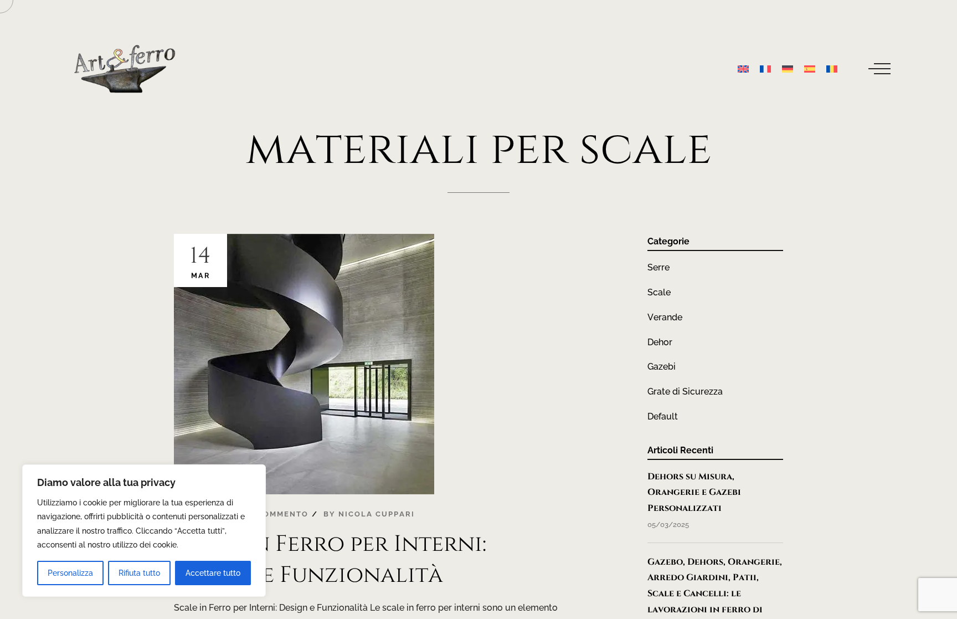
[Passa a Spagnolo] (810, 69)
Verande (664, 317)
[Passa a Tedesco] (787, 69)
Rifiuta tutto (139, 573)
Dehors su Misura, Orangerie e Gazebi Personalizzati (694, 492)
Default (662, 416)
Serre (658, 267)
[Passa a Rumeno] (832, 69)
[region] (144, 530)
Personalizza (70, 573)
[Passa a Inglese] (743, 69)
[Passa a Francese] (765, 69)
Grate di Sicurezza (685, 391)
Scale (659, 292)
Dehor (659, 342)
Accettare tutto (213, 573)
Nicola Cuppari (376, 514)
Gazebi (661, 366)
